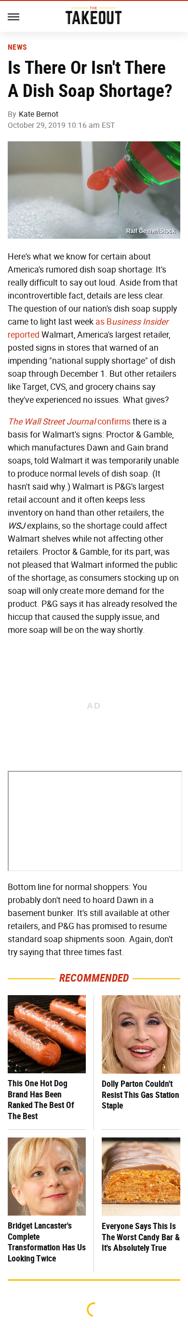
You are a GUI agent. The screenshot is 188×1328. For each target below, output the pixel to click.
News (17, 47)
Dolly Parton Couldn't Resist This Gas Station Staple (140, 1094)
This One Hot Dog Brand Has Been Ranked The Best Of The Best (41, 1099)
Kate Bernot (38, 114)
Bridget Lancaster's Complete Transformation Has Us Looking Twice (47, 1241)
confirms (69, 421)
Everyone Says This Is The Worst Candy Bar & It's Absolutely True (141, 1237)
